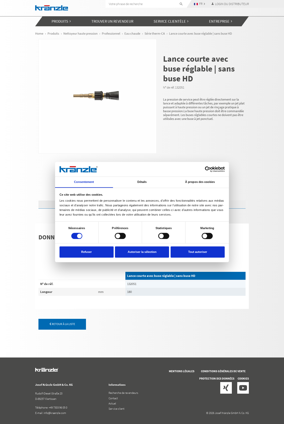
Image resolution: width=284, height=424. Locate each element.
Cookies (243, 378)
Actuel (112, 403)
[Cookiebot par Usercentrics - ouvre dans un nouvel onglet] (208, 169)
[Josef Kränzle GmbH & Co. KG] (51, 7)
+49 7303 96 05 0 (58, 407)
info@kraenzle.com (55, 413)
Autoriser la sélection (142, 252)
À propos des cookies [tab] (200, 182)
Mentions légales (181, 371)
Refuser (86, 252)
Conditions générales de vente (223, 371)
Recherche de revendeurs (123, 393)
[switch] (120, 236)
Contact (113, 398)
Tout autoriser (197, 252)
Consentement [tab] (84, 182)
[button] (199, 4)
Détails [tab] (142, 182)
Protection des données (216, 378)
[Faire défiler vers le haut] (270, 404)
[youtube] (243, 388)
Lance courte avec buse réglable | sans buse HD (161, 276)
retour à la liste (63, 324)
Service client (116, 408)
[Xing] (226, 388)
